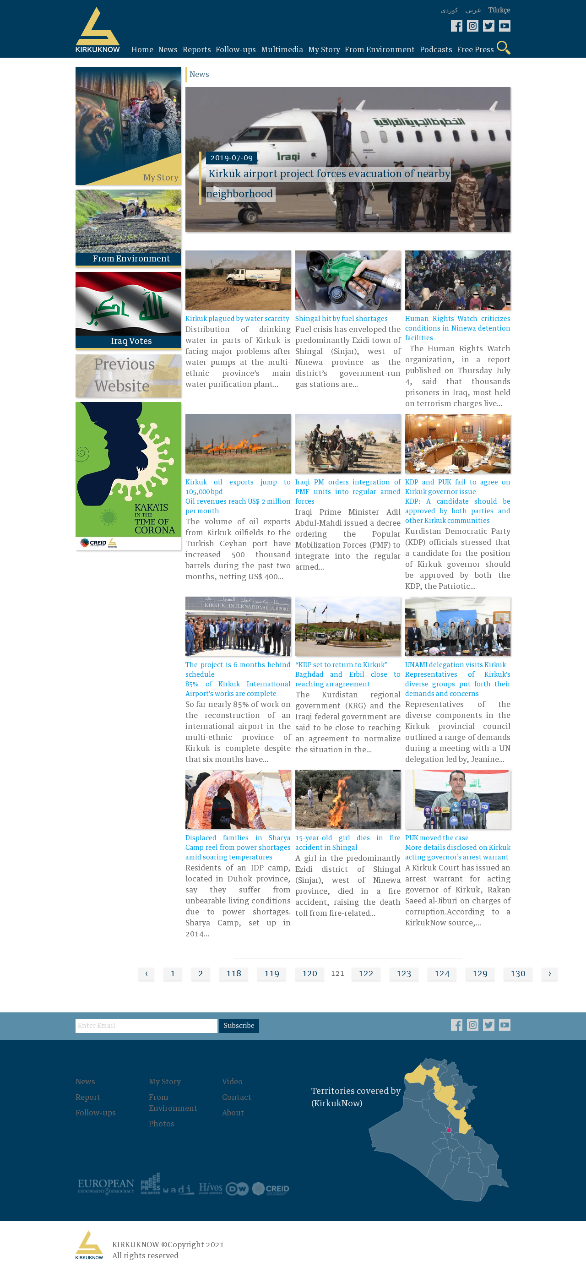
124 (442, 974)
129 (480, 974)
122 (366, 974)
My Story (165, 1082)
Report (88, 1097)
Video (232, 1082)
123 (404, 974)
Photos (161, 1124)
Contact (236, 1097)
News (85, 1082)
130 (518, 974)
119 (271, 974)
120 (309, 974)
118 (233, 974)
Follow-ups (96, 1113)
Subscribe (239, 1026)
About (233, 1113)
